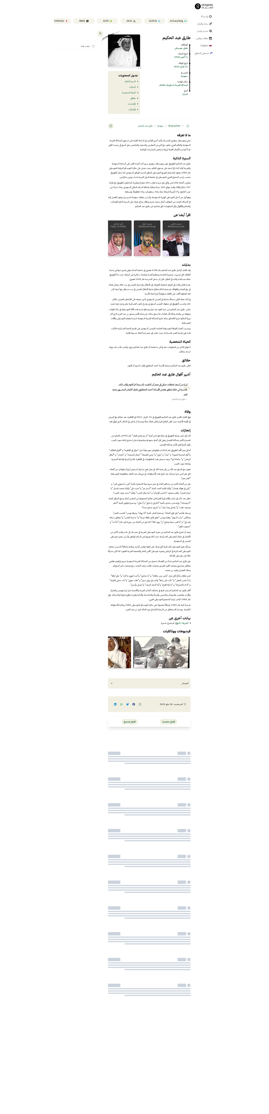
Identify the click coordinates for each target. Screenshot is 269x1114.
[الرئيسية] (188, 126)
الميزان (185, 94)
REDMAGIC (58, 21)
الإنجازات (132, 109)
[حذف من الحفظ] (111, 126)
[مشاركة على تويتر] (127, 704)
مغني (185, 48)
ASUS (129, 21)
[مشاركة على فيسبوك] (134, 704)
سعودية (184, 76)
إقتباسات (132, 104)
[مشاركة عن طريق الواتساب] (121, 704)
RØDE (82, 21)
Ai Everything (176, 21)
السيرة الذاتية (130, 81)
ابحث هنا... (85, 46)
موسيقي (178, 48)
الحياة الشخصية (129, 92)
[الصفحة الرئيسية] (204, 6)
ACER (106, 21)
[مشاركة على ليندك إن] (115, 704)
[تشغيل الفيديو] (161, 652)
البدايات (132, 87)
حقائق (133, 98)
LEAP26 (153, 21)
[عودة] (100, 33)
